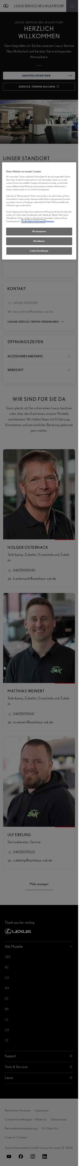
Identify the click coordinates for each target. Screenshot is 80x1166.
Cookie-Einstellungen (39, 250)
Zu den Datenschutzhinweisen (33, 221)
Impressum (50, 221)
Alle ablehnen (39, 241)
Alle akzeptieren (39, 231)
